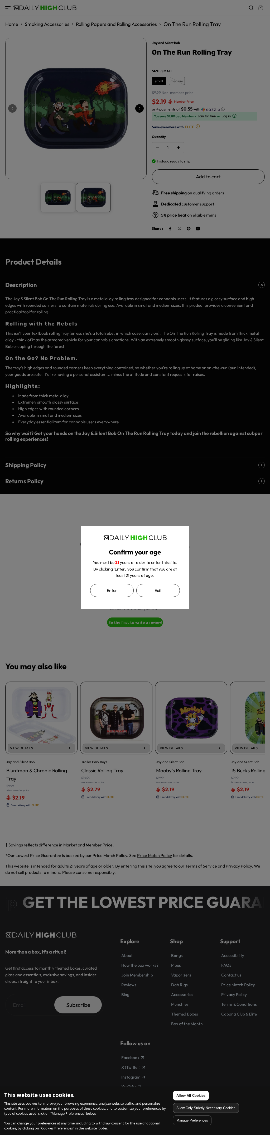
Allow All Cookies (190, 1096)
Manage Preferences (192, 1120)
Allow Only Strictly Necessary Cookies (205, 1108)
